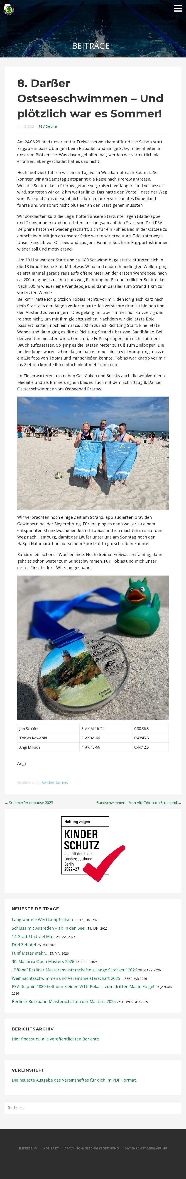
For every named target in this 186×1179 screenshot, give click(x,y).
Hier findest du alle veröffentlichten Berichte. (56, 1039)
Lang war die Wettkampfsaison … (45, 919)
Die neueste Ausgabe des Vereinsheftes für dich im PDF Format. (75, 1080)
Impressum (28, 1148)
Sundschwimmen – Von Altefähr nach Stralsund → (139, 802)
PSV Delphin (48, 126)
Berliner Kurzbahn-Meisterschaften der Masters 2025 (64, 1001)
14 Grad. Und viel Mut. (33, 936)
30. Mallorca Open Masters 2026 (43, 961)
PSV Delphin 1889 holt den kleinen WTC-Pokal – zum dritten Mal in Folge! (83, 986)
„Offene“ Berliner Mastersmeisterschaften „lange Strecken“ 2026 (74, 970)
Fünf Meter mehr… (30, 953)
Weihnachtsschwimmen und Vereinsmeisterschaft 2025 (66, 978)
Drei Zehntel (24, 944)
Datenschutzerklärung (146, 1148)
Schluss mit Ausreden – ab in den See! (49, 928)
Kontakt (51, 1148)
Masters (62, 782)
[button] (179, 8)
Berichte (48, 782)
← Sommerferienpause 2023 (29, 802)
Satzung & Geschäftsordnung (92, 1148)
